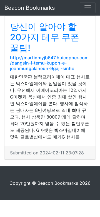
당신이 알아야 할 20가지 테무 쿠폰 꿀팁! (44, 37)
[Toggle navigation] (88, 7)
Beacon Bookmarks (29, 7)
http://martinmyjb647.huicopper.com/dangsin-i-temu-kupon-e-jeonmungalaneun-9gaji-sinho (49, 63)
